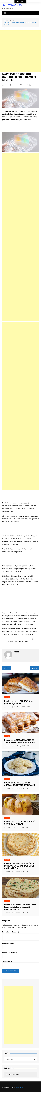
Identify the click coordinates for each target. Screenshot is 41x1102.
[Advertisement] (20, 51)
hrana (33, 85)
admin (6, 85)
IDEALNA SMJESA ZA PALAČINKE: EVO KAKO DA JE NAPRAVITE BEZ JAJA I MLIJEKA (19, 865)
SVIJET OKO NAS (12, 5)
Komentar (10, 932)
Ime (8, 944)
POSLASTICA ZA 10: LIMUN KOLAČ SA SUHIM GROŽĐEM (19, 822)
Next (33, 668)
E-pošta (9, 952)
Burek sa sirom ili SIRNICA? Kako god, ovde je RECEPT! (18, 702)
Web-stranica (7, 961)
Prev (7, 668)
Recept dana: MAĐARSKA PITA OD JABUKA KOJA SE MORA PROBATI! (19, 741)
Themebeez (20, 1087)
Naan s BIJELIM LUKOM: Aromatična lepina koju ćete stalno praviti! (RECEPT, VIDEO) (20, 907)
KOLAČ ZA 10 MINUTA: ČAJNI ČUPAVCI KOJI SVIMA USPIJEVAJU (19, 784)
